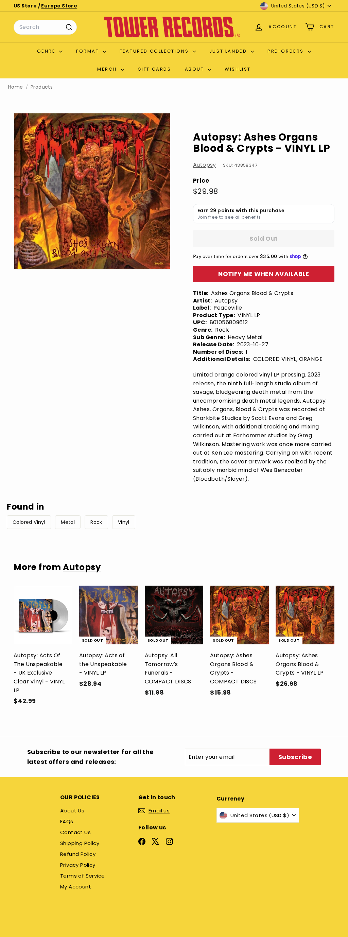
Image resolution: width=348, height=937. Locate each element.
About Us (72, 810)
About (195, 69)
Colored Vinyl (29, 522)
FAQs (66, 821)
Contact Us (75, 832)
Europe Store (59, 5)
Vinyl (123, 522)
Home (15, 87)
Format (88, 51)
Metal (68, 522)
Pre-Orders (286, 51)
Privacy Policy (77, 864)
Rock (96, 522)
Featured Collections (155, 51)
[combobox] (45, 27)
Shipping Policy (79, 843)
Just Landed (229, 51)
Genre (47, 51)
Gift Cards (154, 69)
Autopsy (204, 165)
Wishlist (238, 69)
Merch (108, 69)
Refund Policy (77, 854)
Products (42, 87)
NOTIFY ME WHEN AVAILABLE (263, 274)
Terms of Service (82, 875)
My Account (75, 886)
